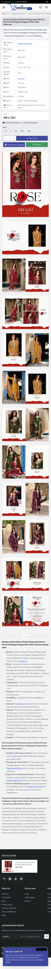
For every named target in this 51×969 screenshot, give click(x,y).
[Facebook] (4, 878)
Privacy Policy (7, 905)
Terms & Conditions (9, 908)
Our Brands (6, 897)
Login (27, 894)
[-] (5, 138)
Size (4, 127)
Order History (30, 897)
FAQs (4, 915)
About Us (5, 894)
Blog (3, 901)
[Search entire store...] (40, 7)
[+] (14, 138)
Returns (28, 901)
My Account (30, 888)
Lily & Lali (21, 78)
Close (42, 949)
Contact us (20, 704)
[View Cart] (46, 7)
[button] (32, 138)
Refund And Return (9, 912)
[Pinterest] (21, 878)
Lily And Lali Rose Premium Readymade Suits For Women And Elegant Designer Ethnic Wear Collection (25, 863)
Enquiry (37, 144)
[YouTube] (15, 878)
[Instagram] (9, 878)
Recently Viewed (9, 855)
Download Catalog (15, 145)
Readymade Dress (18, 14)
